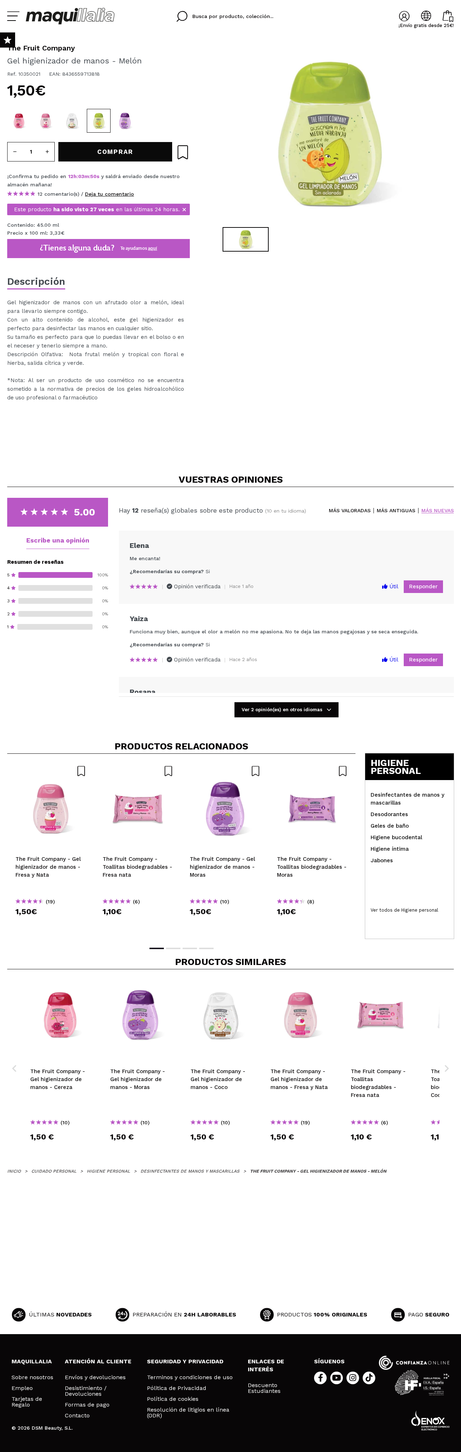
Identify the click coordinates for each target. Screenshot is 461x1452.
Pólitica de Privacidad (176, 1388)
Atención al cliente (98, 1361)
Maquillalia (32, 1361)
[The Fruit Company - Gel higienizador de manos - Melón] (98, 120)
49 (93, 176)
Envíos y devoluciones (95, 1377)
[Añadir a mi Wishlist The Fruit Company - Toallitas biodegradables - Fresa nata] (138, 771)
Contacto (77, 1415)
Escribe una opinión (57, 540)
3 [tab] (190, 948)
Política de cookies (172, 1399)
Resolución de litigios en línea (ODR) (188, 1412)
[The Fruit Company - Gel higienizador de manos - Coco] (72, 120)
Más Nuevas (437, 510)
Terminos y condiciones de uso (190, 1377)
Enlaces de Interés (266, 1365)
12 (70, 176)
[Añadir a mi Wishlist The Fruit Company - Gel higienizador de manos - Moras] (225, 771)
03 (81, 176)
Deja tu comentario (109, 194)
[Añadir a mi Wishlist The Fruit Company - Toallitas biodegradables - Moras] (312, 771)
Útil (393, 586)
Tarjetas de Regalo (27, 1402)
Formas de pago (87, 1405)
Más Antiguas (396, 510)
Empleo (22, 1388)
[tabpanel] (328, 133)
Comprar (50, 924)
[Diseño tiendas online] (430, 1420)
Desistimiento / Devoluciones (86, 1391)
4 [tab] (206, 948)
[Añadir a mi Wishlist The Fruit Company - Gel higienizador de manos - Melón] (183, 152)
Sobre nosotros (32, 1377)
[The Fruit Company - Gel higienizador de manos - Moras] (125, 120)
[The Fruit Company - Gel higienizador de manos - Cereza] (19, 120)
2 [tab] (173, 948)
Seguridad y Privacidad (185, 1361)
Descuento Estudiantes (264, 1388)
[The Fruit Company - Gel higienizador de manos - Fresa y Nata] (45, 120)
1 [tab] (156, 948)
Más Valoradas (350, 510)
